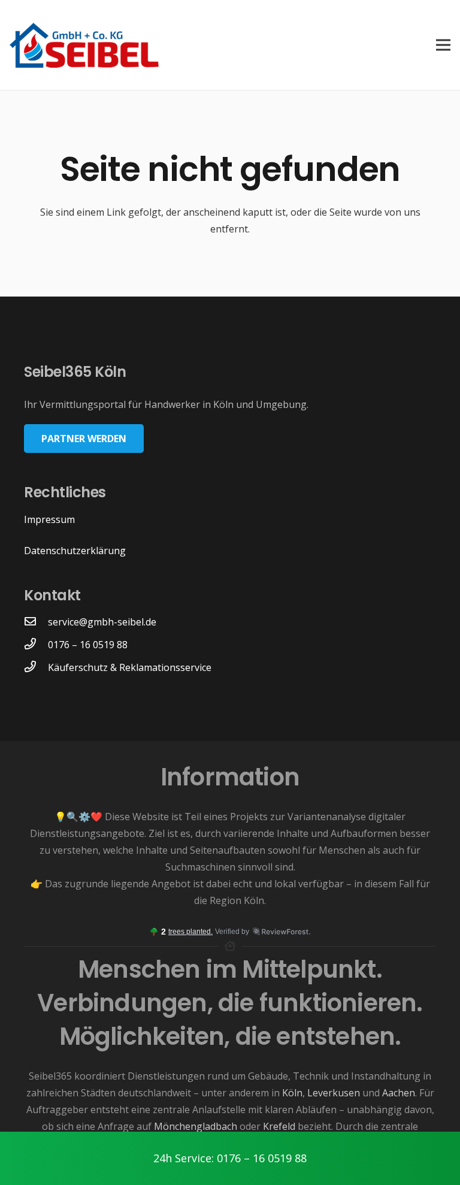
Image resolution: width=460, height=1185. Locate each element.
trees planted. (190, 931)
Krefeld (279, 1126)
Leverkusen (333, 1092)
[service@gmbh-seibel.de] (36, 621)
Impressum (49, 519)
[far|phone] (36, 667)
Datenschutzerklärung (75, 550)
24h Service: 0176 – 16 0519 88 (230, 1158)
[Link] (84, 45)
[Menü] (440, 45)
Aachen (398, 1092)
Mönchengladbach (195, 1126)
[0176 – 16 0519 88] (36, 644)
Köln (292, 1092)
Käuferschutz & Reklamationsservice (129, 667)
